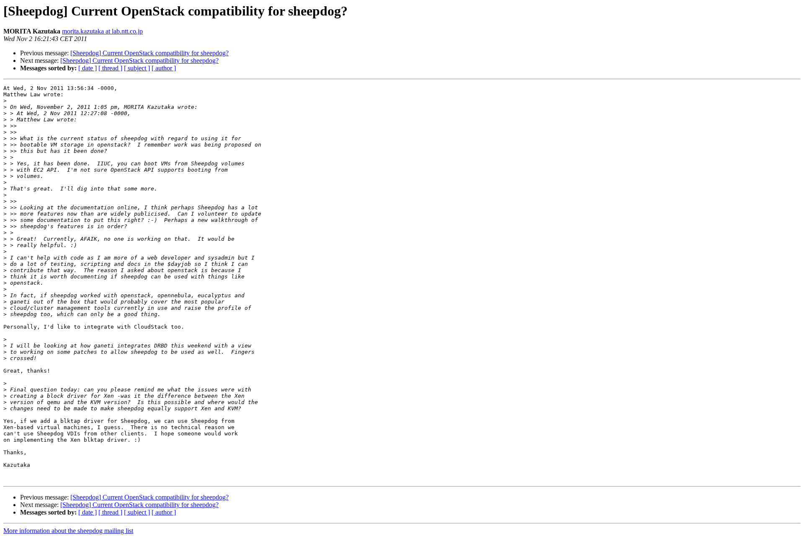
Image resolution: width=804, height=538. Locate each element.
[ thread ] (110, 68)
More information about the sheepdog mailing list (68, 530)
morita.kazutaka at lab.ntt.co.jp (102, 31)
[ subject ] (137, 68)
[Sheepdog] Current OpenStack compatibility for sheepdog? (149, 53)
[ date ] (87, 68)
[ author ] (164, 68)
